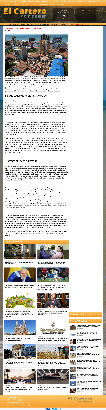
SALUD (99, 1)
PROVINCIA (80, 1)
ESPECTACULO (43, 4)
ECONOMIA (55, 1)
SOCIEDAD (33, 4)
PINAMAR (23, 1)
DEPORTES (17, 4)
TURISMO (25, 4)
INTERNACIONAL (90, 1)
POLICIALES (8, 4)
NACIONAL (71, 1)
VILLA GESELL (45, 1)
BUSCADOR (61, 4)
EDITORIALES (14, 1)
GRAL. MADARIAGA (33, 1)
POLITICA (63, 1)
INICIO (6, 1)
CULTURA (52, 4)
